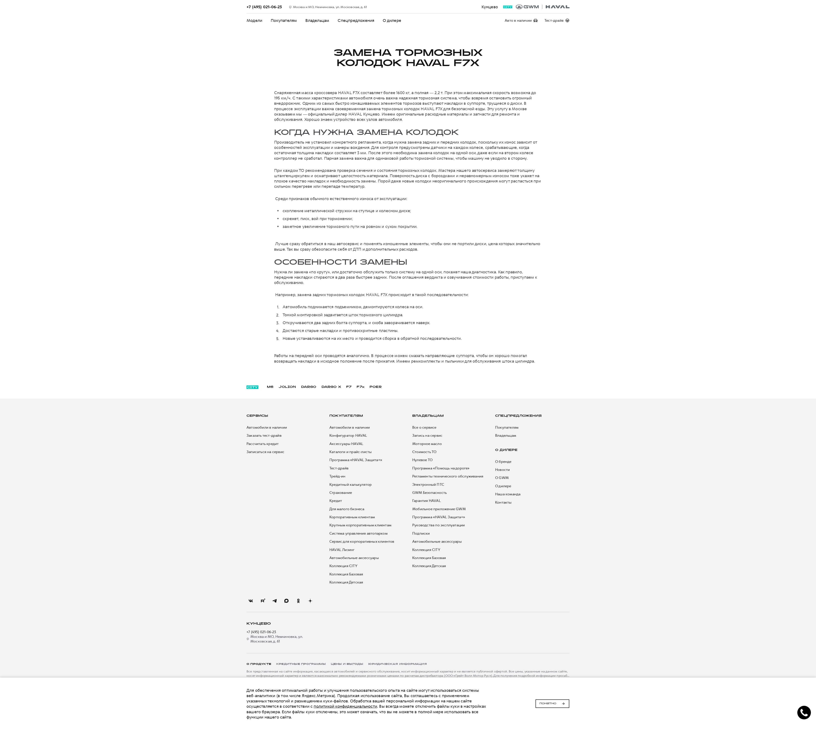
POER (376, 387)
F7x (360, 387)
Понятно (548, 704)
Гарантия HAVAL (426, 500)
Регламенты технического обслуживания (447, 476)
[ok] (298, 601)
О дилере (392, 20)
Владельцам (317, 20)
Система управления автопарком (358, 533)
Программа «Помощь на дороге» (441, 468)
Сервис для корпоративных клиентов (361, 541)
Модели (254, 20)
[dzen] (310, 601)
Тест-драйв (338, 468)
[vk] (250, 601)
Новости (502, 469)
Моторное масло (427, 443)
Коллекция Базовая (346, 574)
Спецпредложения (356, 20)
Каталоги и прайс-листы (350, 451)
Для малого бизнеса (346, 509)
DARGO (308, 387)
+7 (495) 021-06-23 (261, 632)
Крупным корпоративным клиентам (360, 525)
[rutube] (262, 601)
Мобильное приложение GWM (439, 509)
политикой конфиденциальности (345, 706)
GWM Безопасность (429, 492)
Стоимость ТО (424, 451)
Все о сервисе (424, 427)
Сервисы (257, 416)
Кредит (335, 500)
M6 (270, 387)
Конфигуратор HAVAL (348, 435)
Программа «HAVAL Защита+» (355, 459)
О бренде (503, 461)
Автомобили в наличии (266, 427)
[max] (286, 601)
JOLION (287, 387)
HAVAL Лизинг (341, 549)
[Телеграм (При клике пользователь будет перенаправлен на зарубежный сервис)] (274, 601)
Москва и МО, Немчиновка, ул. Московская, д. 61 (276, 639)
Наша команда (507, 494)
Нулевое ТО (422, 459)
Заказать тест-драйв (264, 435)
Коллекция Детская (346, 582)
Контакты (503, 502)
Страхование (340, 492)
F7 (348, 387)
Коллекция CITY (343, 565)
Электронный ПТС (428, 484)
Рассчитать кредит (262, 443)
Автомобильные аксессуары (354, 557)
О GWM (502, 477)
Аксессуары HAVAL (346, 443)
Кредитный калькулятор (350, 484)
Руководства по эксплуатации (438, 525)
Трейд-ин (337, 476)
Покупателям (284, 20)
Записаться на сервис (265, 451)
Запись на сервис (427, 435)
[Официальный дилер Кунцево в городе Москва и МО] (543, 6)
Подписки (421, 533)
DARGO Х (331, 387)
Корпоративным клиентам (352, 517)
